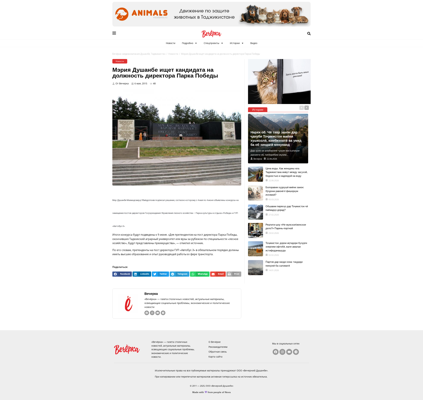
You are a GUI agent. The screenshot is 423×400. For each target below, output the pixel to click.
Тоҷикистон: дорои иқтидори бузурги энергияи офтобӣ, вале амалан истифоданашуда (286, 247)
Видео (253, 43)
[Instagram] (152, 313)
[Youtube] (157, 313)
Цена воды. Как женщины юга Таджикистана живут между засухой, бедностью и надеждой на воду (287, 172)
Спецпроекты (211, 43)
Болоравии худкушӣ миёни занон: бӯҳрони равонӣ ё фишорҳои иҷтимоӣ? (285, 191)
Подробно (187, 43)
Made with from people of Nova (211, 392)
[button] (122, 274)
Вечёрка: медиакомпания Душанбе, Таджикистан (138, 54)
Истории (235, 43)
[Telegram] (163, 313)
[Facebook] (146, 313)
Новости (170, 43)
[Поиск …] (309, 34)
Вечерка (151, 293)
